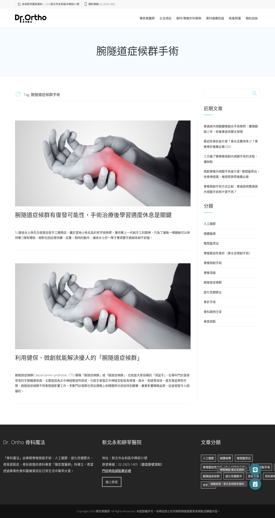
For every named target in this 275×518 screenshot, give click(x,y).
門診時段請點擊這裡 (116, 471)
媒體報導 (210, 234)
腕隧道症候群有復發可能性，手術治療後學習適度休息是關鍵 (93, 215)
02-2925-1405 (128, 464)
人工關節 (210, 224)
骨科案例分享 (213, 312)
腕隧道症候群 (213, 282)
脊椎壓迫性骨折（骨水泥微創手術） (228, 253)
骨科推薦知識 (215, 18)
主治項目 (165, 18)
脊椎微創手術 (213, 263)
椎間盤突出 (211, 243)
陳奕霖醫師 (147, 18)
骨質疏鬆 (210, 321)
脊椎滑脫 (210, 273)
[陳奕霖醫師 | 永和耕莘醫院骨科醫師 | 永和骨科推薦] (30, 18)
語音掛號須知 (151, 464)
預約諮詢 (252, 18)
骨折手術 (210, 302)
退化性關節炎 (213, 292)
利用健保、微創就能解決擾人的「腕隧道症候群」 (79, 358)
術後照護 (235, 18)
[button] (255, 484)
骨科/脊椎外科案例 (188, 18)
